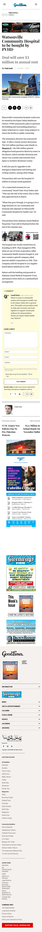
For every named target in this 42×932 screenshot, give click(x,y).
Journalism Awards (8, 911)
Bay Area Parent (7, 797)
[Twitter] (15, 108)
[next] (6, 15)
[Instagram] (7, 746)
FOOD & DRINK (7, 715)
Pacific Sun (6, 789)
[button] (36, 4)
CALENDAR (6, 724)
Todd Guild (8, 68)
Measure (5, 148)
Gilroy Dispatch (7, 827)
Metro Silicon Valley (6, 778)
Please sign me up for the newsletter (16, 374)
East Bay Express (5, 766)
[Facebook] (10, 108)
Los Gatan (5, 839)
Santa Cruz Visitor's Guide (7, 816)
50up (3, 794)
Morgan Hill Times (8, 842)
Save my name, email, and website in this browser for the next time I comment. (21, 369)
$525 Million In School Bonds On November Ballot (31, 428)
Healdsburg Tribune (8, 830)
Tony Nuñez (7, 389)
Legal (4, 874)
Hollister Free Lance (8, 833)
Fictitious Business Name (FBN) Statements (6, 885)
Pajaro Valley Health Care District (24, 387)
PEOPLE (5, 719)
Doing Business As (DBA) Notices (6, 892)
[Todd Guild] (8, 409)
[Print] (31, 108)
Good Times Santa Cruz (6, 772)
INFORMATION (7, 687)
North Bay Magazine (5, 810)
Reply (12, 323)
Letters (11, 15)
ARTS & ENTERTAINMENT (11, 706)
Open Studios (6, 806)
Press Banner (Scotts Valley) (11, 845)
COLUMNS (5, 711)
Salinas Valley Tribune (9, 848)
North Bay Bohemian (5, 784)
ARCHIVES (24, 662)
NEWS (4, 702)
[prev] (3, 15)
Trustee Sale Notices (6, 898)
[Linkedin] (19, 108)
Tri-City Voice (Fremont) (10, 854)
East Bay (5, 803)
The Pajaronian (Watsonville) (12, 851)
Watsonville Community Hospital (22, 389)
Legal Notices (6, 880)
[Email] (25, 108)
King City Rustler (7, 836)
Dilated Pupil (6, 800)
